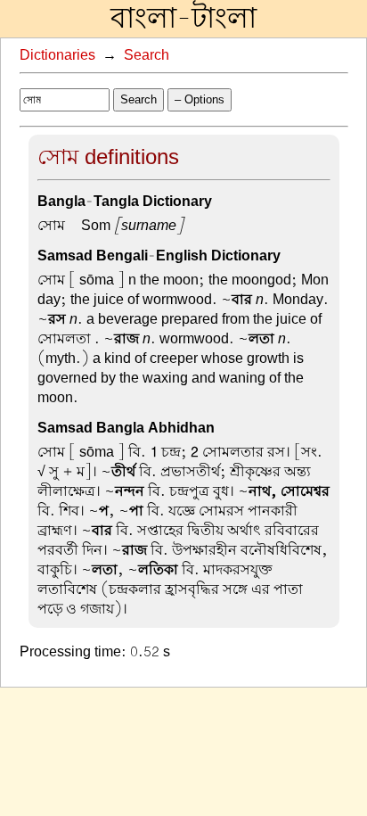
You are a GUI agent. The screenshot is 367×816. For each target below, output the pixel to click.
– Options (199, 99)
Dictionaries (57, 55)
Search (146, 55)
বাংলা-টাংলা (183, 18)
